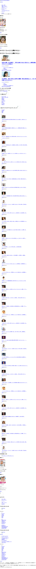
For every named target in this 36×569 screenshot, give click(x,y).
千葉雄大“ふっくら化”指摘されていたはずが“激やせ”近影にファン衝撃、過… (14, 229)
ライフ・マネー (4, 8)
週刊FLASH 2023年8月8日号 (6, 86)
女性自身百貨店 (4, 527)
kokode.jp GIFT (4, 528)
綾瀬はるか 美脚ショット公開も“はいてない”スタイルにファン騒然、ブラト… (14, 289)
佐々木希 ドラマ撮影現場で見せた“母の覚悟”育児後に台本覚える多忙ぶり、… (14, 195)
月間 (2, 112)
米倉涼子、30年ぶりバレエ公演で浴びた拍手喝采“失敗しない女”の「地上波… (14, 187)
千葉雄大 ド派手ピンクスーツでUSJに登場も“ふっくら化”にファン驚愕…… (14, 238)
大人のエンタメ (7, 10)
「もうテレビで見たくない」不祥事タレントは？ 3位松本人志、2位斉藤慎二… (14, 272)
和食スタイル (4, 520)
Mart (2, 516)
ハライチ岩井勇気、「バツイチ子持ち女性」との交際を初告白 (11, 246)
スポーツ (3, 7)
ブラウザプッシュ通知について (7, 541)
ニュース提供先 (4, 540)
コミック (3, 11)
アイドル (3, 10)
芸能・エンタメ (4, 502)
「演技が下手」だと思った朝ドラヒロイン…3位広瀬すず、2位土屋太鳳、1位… (14, 212)
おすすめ (3, 109)
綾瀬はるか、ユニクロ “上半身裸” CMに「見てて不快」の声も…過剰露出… (14, 331)
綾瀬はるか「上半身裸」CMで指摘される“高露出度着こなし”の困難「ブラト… (14, 306)
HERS (3, 548)
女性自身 (3, 521)
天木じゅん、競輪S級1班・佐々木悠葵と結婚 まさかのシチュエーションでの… (14, 136)
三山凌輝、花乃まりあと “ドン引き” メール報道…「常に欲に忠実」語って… (14, 297)
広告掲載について (4, 538)
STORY (3, 515)
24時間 (3, 110)
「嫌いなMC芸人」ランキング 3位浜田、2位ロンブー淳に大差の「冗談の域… (14, 204)
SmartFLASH (4, 522)
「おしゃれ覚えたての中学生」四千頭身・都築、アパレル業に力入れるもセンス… (15, 365)
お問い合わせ (4, 542)
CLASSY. (3, 513)
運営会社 (3, 539)
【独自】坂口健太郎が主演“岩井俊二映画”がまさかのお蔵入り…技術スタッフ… (14, 119)
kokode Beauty (4, 525)
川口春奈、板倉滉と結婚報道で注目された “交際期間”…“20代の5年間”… (13, 416)
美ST (2, 517)
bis (2, 519)
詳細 (0, 32)
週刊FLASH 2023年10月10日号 (6, 70)
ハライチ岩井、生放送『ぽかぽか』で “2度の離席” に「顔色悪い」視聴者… (14, 255)
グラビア (3, 9)
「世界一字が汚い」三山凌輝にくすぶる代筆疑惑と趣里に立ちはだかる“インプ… (14, 382)
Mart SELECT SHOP (5, 526)
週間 (2, 111)
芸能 (2, 129)
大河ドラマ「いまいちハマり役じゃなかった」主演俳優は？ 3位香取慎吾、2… (14, 263)
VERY (3, 514)
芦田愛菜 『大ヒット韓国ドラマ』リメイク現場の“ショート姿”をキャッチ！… (14, 153)
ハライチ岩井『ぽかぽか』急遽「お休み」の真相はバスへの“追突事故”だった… (14, 221)
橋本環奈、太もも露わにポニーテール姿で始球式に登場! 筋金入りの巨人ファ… (14, 170)
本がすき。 (3, 523)
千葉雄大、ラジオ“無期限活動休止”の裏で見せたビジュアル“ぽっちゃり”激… (14, 280)
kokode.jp (3, 556)
